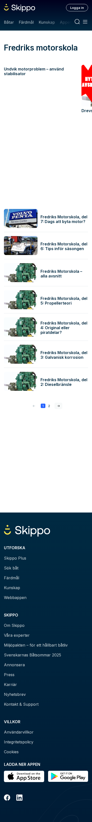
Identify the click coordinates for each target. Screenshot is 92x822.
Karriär (10, 684)
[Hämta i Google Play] (68, 776)
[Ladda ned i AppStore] (24, 776)
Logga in (77, 8)
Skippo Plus (15, 558)
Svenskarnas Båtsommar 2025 (32, 654)
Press (9, 674)
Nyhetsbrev (15, 694)
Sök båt (11, 567)
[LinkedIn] (19, 798)
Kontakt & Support (21, 704)
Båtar (9, 22)
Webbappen (15, 597)
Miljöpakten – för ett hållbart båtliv (36, 645)
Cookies (11, 751)
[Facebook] (7, 798)
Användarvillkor (19, 732)
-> (58, 406)
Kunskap (47, 22)
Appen (66, 22)
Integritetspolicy (18, 741)
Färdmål (26, 22)
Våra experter (17, 635)
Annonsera (14, 664)
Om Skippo (14, 625)
